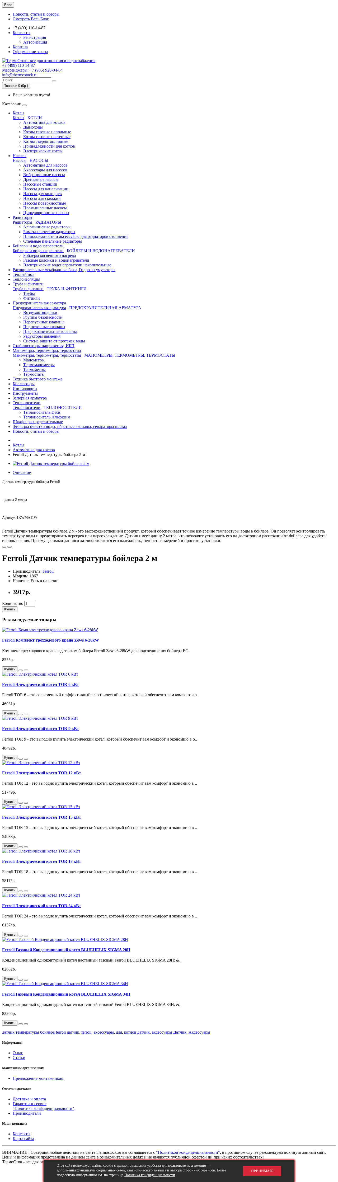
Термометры (34, 369)
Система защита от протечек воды (54, 341)
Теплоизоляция (26, 279)
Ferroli (48, 571)
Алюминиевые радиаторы (47, 227)
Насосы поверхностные (44, 203)
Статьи (19, 1057)
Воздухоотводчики (40, 312)
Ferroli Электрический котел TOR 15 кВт (41, 817)
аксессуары (103, 1032)
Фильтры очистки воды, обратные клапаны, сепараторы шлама (70, 426)
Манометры (34, 360)
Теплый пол (23, 274)
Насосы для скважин (42, 198)
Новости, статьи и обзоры (36, 14)
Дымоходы (33, 127)
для (119, 1032)
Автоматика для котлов (44, 122)
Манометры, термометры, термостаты (47, 350)
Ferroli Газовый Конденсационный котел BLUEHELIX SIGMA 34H (66, 994)
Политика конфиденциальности (149, 1175)
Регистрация (34, 37)
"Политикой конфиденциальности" (188, 1152)
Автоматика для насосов (45, 165)
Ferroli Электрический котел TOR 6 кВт (40, 684)
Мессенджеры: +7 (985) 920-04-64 (32, 70)
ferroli (86, 1032)
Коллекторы (24, 384)
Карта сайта (23, 1138)
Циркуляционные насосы (46, 212)
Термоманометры (39, 364)
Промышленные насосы (45, 208)
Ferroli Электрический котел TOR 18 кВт (41, 861)
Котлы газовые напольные (47, 132)
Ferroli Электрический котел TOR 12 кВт (41, 773)
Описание (22, 472)
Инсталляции (25, 388)
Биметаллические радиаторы (49, 231)
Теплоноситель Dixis (41, 412)
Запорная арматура (30, 398)
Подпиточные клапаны (44, 326)
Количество (12, 603)
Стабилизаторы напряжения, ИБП (43, 345)
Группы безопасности (43, 317)
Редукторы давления (41, 336)
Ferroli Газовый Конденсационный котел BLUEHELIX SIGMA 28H (66, 950)
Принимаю (262, 1171)
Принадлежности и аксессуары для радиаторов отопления (75, 236)
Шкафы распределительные (38, 422)
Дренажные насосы (40, 179)
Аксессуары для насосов (45, 170)
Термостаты (34, 374)
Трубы (29, 293)
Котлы (18, 113)
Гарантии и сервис (29, 1103)
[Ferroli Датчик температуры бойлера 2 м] (51, 463)
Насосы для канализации (45, 189)
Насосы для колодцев (42, 193)
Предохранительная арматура (39, 303)
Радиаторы (22, 217)
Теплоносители (26, 403)
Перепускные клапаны (43, 322)
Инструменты (25, 393)
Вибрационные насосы (44, 174)
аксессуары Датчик (169, 1032)
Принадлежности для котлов (49, 146)
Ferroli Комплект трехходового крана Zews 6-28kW (50, 640)
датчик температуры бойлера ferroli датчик (40, 1032)
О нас (18, 1053)
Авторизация (35, 42)
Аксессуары (199, 1032)
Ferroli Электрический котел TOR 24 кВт (41, 905)
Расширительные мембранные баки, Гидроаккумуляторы (64, 269)
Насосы (19, 155)
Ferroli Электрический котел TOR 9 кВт (40, 728)
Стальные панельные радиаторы (52, 241)
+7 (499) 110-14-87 (18, 65)
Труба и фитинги (28, 284)
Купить (9, 609)
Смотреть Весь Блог (31, 19)
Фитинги (31, 298)
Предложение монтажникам (38, 1078)
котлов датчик (137, 1032)
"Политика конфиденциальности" (43, 1108)
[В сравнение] (9, 547)
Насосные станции (40, 184)
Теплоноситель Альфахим (46, 417)
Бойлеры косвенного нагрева (49, 255)
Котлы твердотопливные (45, 141)
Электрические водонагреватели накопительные (67, 265)
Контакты (21, 32)
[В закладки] (4, 547)
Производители (27, 1113)
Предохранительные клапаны (50, 331)
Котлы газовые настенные (47, 136)
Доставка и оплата (29, 1099)
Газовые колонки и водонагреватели (56, 260)
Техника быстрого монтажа (37, 379)
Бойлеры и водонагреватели (38, 246)
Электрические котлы (43, 151)
